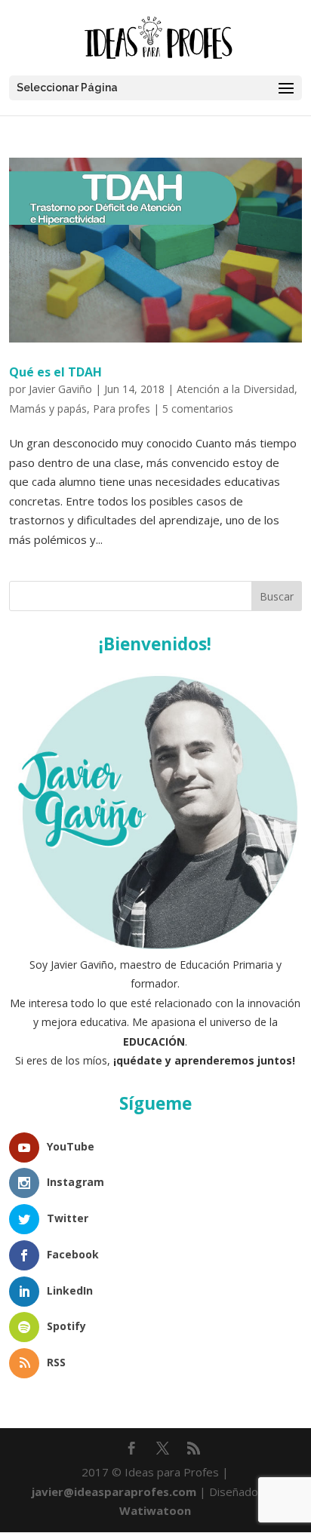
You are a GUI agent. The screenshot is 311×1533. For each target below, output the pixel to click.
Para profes (121, 408)
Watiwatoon (155, 1510)
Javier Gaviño (60, 389)
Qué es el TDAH (55, 372)
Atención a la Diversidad (235, 389)
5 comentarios (197, 408)
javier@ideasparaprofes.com (114, 1491)
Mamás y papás (48, 408)
